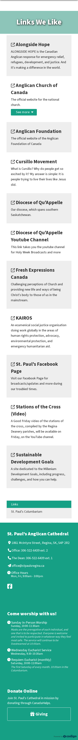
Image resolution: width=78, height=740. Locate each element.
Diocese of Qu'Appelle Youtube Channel (37, 236)
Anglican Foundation (38, 131)
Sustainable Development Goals (32, 458)
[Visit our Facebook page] (10, 586)
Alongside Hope (32, 44)
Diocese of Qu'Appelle (39, 202)
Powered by (58, 736)
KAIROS (23, 318)
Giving (41, 714)
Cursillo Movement (36, 161)
